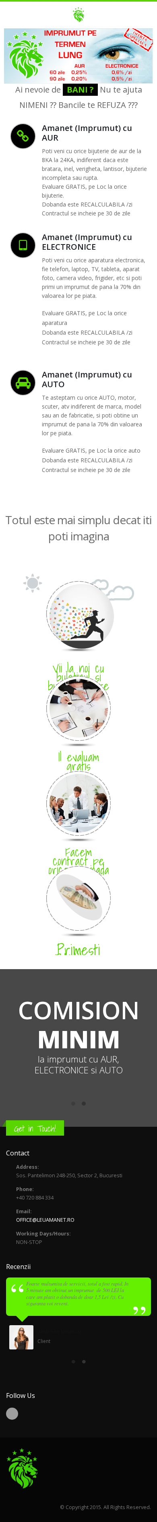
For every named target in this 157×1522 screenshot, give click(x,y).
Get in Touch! (35, 1128)
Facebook (12, 1414)
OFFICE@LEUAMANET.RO (45, 1219)
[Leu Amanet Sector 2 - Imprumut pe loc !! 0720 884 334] (78, 14)
